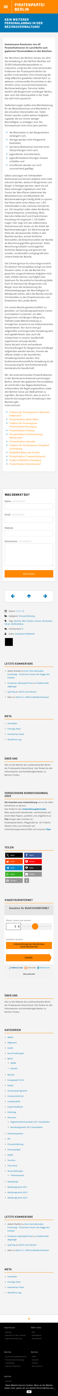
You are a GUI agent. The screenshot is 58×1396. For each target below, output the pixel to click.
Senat (7, 624)
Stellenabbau (17, 624)
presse (38, 621)
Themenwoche (17, 1175)
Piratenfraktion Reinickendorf (25, 464)
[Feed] (29, 1318)
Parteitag (11, 1112)
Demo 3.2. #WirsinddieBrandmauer (32, 697)
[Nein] (54, 1388)
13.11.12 (20, 611)
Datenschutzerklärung (13, 1338)
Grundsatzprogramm (17, 1090)
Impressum (9, 1328)
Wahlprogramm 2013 (17, 1192)
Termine (11, 1160)
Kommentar (18, 541)
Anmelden (12, 723)
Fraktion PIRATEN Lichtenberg (25, 460)
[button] (14, 855)
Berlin (10, 1058)
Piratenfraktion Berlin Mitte (23, 419)
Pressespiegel (13, 1149)
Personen (11, 1117)
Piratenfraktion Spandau (22, 441)
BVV (24, 621)
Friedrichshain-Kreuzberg (14, 1360)
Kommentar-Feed (15, 734)
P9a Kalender (37, 1338)
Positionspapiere (15, 1133)
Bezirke (17, 621)
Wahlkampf (12, 1181)
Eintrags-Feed (13, 728)
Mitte (34, 1356)
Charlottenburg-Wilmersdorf (15, 1356)
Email (14, 514)
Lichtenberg (9, 1363)
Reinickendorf (37, 1366)
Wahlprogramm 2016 (17, 1197)
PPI (8, 1139)
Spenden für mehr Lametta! (15, 1335)
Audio (10, 1048)
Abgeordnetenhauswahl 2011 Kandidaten (30, 1121)
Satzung (8, 1332)
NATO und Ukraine (27, 691)
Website (9, 527)
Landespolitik (13, 1101)
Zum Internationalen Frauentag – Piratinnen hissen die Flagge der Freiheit (28, 674)
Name (15, 501)
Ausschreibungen (15, 1053)
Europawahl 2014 (15, 1080)
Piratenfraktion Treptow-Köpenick (27, 456)
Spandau (8, 1381)
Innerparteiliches (15, 1096)
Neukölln (35, 1360)
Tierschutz (12, 1165)
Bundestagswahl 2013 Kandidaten (26, 1127)
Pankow (35, 1363)
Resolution (47, 621)
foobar (10, 1085)
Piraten (30, 621)
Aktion (10, 1037)
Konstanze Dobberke (25, 633)
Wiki (33, 1332)
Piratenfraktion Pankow (21, 430)
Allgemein (12, 1042)
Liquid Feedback (15, 1106)
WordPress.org (14, 739)
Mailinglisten (36, 1335)
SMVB (13, 1063)
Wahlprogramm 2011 (17, 1187)
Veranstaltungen (15, 1171)
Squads (13, 1068)
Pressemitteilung (27, 616)
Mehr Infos (36, 1328)
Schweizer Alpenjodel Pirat (20, 683)
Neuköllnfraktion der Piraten (24, 452)
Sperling (11, 691)
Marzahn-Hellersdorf (13, 1366)
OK (29, 1392)
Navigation (6, 7)
